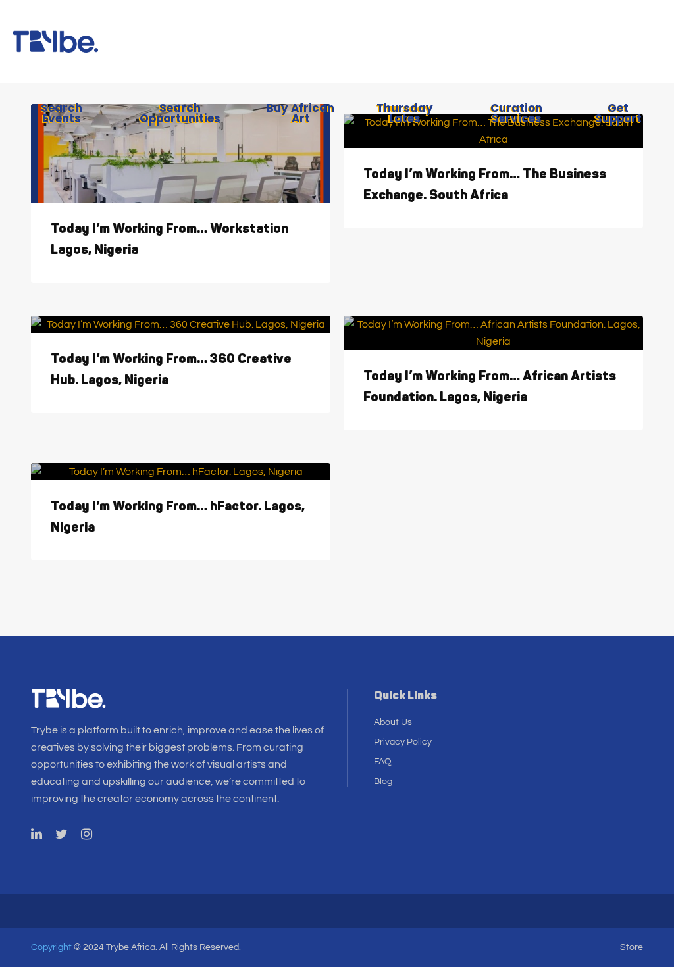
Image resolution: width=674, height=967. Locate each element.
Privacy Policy (403, 742)
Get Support (618, 113)
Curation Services (516, 113)
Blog (383, 781)
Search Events (61, 113)
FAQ (383, 761)
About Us (393, 722)
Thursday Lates (404, 113)
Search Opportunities (180, 113)
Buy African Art (300, 113)
